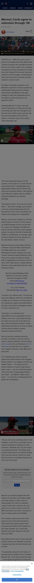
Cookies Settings (17, 574)
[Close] (32, 564)
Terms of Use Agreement (17, 571)
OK (17, 579)
